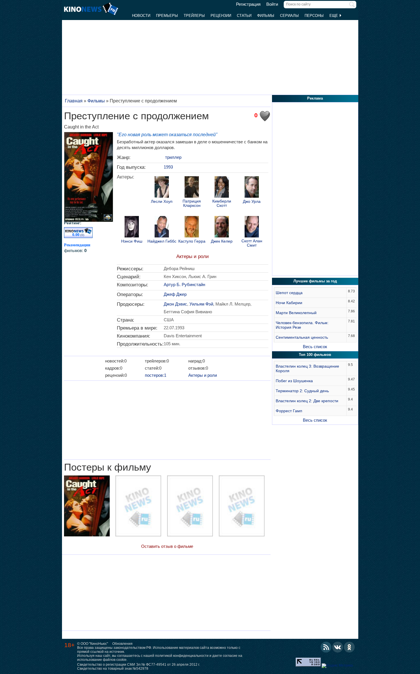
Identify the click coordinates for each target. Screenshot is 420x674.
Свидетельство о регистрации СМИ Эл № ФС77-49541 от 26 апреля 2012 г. (138, 665)
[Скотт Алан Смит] (252, 227)
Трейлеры (194, 15)
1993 (168, 166)
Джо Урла (252, 201)
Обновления (122, 644)
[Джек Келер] (222, 227)
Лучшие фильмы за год (315, 281)
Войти (272, 4)
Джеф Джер (175, 294)
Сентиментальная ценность (302, 337)
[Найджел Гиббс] (162, 227)
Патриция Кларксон (192, 203)
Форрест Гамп (289, 411)
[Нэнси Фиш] (132, 227)
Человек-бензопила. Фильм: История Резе (302, 325)
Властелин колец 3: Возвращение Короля (307, 368)
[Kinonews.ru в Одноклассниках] (349, 647)
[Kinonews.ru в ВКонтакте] (337, 647)
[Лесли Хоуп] (162, 187)
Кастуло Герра (191, 241)
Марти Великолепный (296, 312)
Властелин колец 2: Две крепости (307, 401)
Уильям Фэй (201, 304)
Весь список (315, 346)
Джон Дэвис (175, 304)
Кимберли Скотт (221, 203)
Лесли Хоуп (162, 201)
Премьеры (167, 15)
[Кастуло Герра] (192, 227)
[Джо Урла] (252, 187)
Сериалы (289, 15)
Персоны (314, 15)
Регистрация (248, 4)
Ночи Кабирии (289, 302)
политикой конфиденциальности (182, 656)
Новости (141, 15)
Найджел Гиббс (161, 241)
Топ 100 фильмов (315, 354)
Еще (334, 15)
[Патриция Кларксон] (192, 187)
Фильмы (265, 15)
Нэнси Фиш (131, 241)
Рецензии (221, 15)
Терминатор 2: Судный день (302, 390)
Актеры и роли (192, 256)
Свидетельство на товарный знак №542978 (112, 669)
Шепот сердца (289, 292)
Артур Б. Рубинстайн (184, 284)
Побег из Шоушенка (294, 380)
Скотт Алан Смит (251, 243)
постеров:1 (155, 375)
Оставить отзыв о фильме (167, 546)
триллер (173, 157)
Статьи (244, 15)
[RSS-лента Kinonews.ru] (326, 647)
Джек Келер (222, 241)
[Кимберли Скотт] (222, 187)
